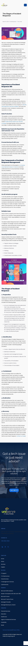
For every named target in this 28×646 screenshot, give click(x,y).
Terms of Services (7, 630)
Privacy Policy (16, 630)
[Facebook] (5, 547)
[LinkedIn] (2, 547)
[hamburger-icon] (25, 5)
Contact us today (21, 436)
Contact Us (4, 538)
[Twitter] (8, 547)
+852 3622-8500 (5, 541)
